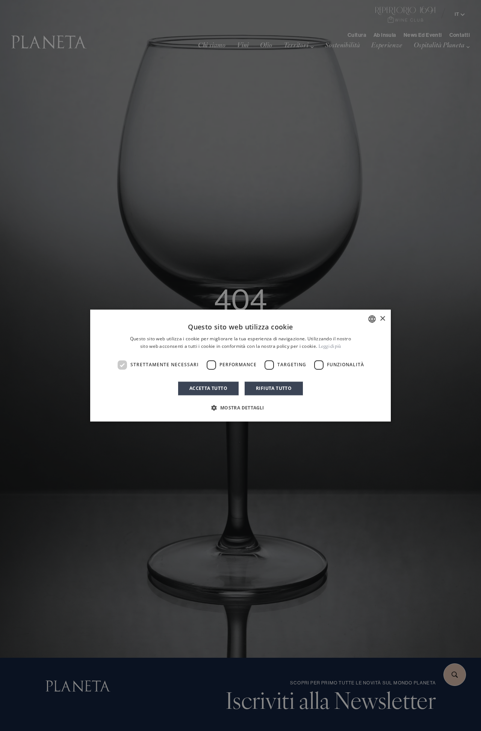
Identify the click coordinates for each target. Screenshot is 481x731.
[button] (240, 407)
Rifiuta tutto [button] (274, 388)
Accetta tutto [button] (208, 388)
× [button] (382, 319)
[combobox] (372, 319)
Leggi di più (330, 346)
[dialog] (240, 365)
